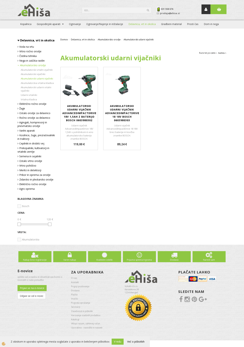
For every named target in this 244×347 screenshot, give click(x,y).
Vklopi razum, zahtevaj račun (85, 323)
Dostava (174, 259)
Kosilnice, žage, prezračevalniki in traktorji (36, 137)
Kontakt (75, 282)
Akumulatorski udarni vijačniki (37, 78)
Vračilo (74, 298)
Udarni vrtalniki (29, 95)
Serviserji (75, 306)
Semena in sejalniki (30, 156)
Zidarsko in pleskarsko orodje (36, 179)
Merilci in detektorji (30, 170)
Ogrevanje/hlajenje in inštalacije (104, 24)
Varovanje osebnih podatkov (85, 315)
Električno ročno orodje (32, 103)
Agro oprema (27, 188)
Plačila (74, 294)
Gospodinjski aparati (48, 24)
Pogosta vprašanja (80, 302)
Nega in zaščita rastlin (32, 60)
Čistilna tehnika (28, 56)
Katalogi (75, 319)
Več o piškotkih (136, 341)
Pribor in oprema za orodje (35, 175)
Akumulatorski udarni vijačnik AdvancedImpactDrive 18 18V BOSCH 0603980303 (122, 113)
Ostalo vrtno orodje (30, 161)
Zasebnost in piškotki (82, 311)
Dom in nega (211, 24)
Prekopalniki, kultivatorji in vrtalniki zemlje (33, 149)
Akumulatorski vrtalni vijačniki (37, 69)
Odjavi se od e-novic (31, 296)
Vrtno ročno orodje (30, 51)
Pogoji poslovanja (80, 286)
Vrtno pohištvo (27, 165)
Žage (22, 108)
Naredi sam (209, 259)
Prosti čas (192, 24)
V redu (117, 341)
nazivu (221, 52)
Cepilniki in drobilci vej (31, 143)
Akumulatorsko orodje (33, 65)
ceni (213, 52)
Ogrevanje (75, 24)
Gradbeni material (171, 24)
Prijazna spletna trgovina (139, 259)
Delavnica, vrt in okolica (142, 24)
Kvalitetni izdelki (104, 259)
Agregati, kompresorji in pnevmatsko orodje (32, 124)
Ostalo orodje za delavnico (34, 113)
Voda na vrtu (26, 46)
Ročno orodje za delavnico (34, 117)
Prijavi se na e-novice (32, 288)
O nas (74, 278)
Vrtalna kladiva (29, 99)
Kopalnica (25, 24)
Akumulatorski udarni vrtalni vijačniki (36, 89)
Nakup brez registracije (35, 259)
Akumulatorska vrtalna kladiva (37, 83)
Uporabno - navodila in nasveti (86, 327)
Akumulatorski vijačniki (33, 74)
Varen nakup (69, 259)
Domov (64, 39)
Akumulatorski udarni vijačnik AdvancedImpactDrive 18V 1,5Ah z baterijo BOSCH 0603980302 (79, 113)
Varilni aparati (27, 130)
